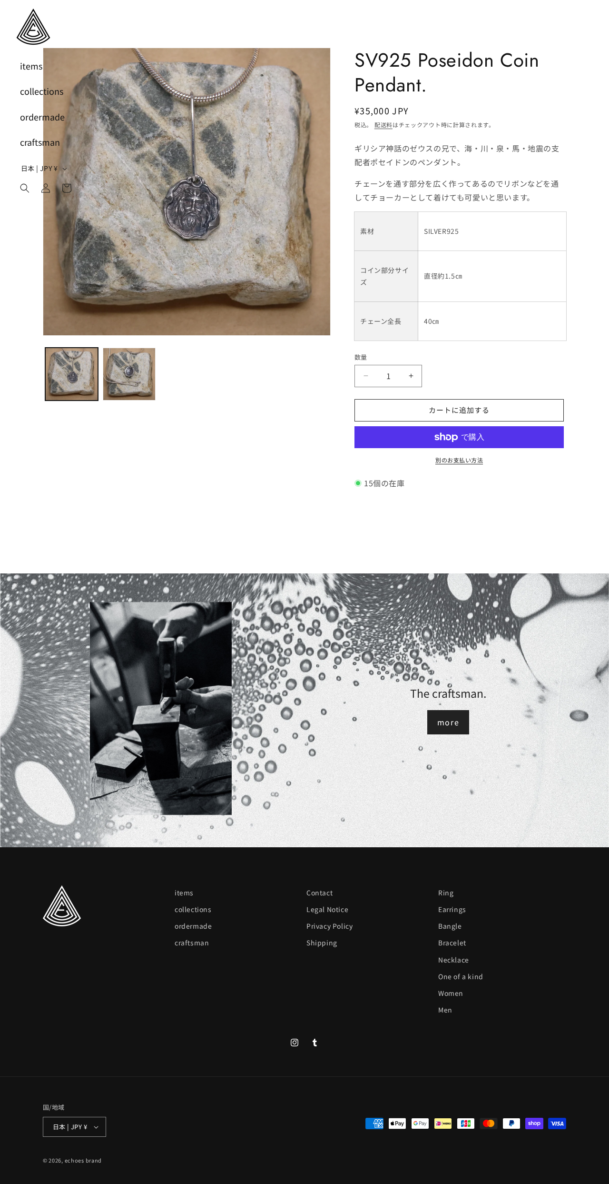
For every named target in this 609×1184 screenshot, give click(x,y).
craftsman (192, 942)
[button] (24, 188)
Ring (445, 892)
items (184, 892)
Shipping (321, 942)
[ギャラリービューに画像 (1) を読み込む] (71, 374)
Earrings (452, 909)
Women (450, 993)
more (448, 722)
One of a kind (460, 976)
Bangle (450, 926)
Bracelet (452, 942)
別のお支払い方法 (459, 460)
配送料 (383, 124)
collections (193, 909)
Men (445, 1009)
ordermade (193, 926)
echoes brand (83, 1160)
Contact (319, 892)
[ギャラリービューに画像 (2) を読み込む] (129, 374)
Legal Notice (327, 909)
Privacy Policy (329, 926)
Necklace (453, 959)
